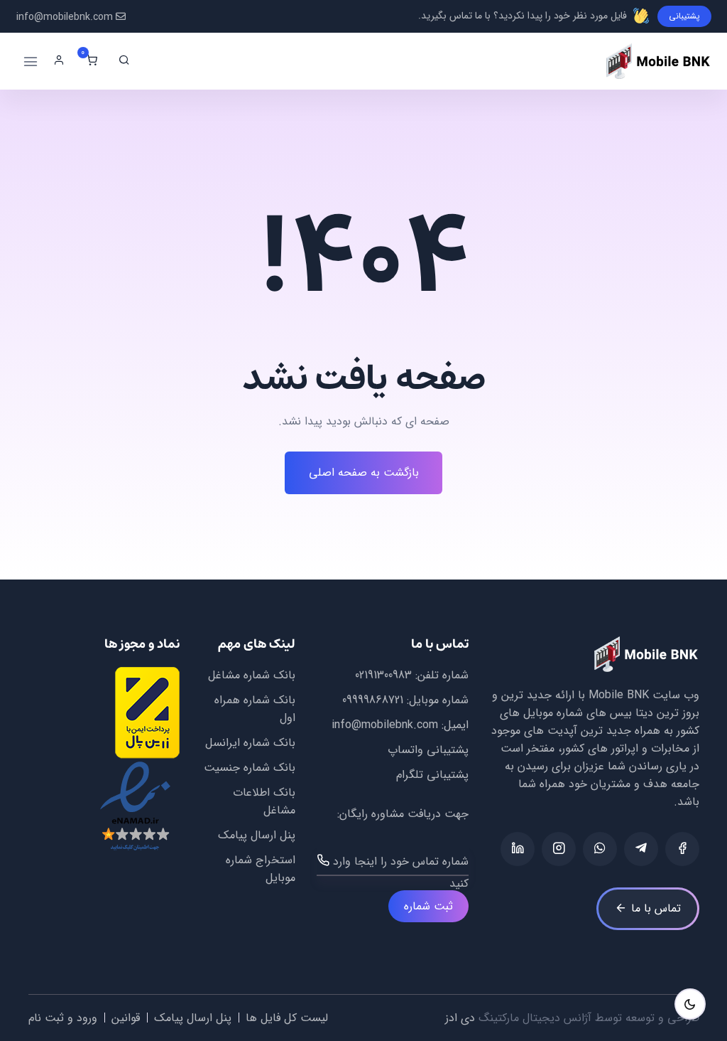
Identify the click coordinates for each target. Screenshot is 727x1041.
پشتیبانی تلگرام (432, 775)
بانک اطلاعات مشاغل (264, 801)
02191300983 (383, 675)
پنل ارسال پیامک (256, 835)
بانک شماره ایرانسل (250, 743)
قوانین (125, 1018)
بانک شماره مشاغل (251, 675)
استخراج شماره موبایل (260, 869)
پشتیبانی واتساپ (428, 750)
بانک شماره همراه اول (254, 709)
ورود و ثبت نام (62, 1018)
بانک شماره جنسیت (249, 767)
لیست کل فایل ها (287, 1018)
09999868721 (372, 700)
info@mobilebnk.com (64, 17)
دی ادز (460, 1018)
